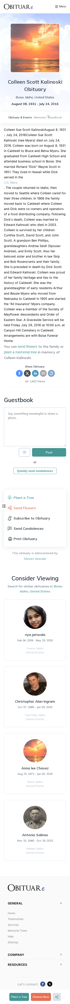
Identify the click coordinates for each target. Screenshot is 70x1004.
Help (11, 936)
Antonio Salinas (35, 835)
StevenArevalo (35, 559)
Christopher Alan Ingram (35, 701)
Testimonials (15, 919)
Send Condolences (29, 528)
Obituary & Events (20, 117)
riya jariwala (35, 634)
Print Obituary (25, 539)
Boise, (58, 586)
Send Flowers (25, 508)
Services (13, 924)
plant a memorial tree (20, 352)
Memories (40, 117)
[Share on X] (27, 373)
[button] (35, 903)
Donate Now (41, 997)
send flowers (27, 347)
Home (11, 913)
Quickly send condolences (35, 471)
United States (40, 591)
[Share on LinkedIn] (35, 373)
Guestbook (55, 117)
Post (49, 452)
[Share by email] (43, 373)
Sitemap (13, 942)
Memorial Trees (17, 930)
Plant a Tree (19, 997)
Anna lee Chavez (35, 768)
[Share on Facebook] (19, 373)
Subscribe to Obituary (32, 518)
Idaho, (24, 591)
